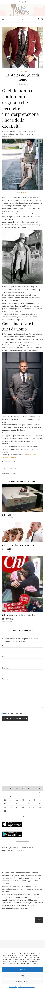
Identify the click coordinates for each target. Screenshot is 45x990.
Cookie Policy (13, 987)
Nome (4, 646)
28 (29, 807)
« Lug (22, 816)
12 (17, 800)
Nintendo (6, 514)
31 (5, 811)
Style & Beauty (23, 71)
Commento (6, 679)
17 (5, 803)
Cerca (39, 920)
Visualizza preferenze (22, 982)
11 (11, 800)
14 (29, 800)
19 (17, 803)
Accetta (22, 969)
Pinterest (25, 192)
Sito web (5, 668)
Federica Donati (10, 474)
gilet (5, 468)
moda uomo (13, 468)
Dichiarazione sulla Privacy (26, 987)
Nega (22, 976)
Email (4, 657)
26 (17, 807)
